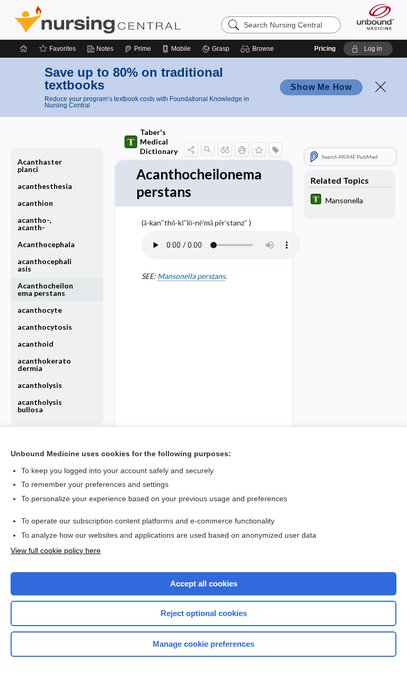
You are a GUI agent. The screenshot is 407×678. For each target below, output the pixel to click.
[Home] (24, 49)
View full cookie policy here (56, 550)
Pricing (324, 48)
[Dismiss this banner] (380, 87)
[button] (259, 49)
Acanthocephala (46, 244)
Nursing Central (97, 19)
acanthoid (35, 343)
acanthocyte (39, 309)
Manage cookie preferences (203, 643)
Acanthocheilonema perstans (45, 289)
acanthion (35, 202)
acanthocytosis (44, 326)
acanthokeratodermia (44, 364)
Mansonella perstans (191, 276)
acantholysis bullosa (39, 405)
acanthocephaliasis (44, 265)
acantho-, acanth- (34, 223)
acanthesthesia (44, 186)
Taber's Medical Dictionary (159, 142)
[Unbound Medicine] (372, 17)
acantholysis (39, 385)
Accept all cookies (203, 583)
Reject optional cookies (204, 613)
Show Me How (321, 87)
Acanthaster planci (39, 165)
